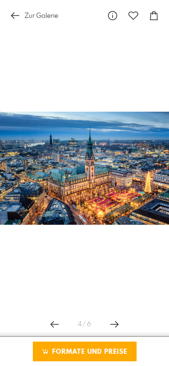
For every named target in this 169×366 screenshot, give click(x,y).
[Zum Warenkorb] (154, 15)
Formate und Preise (88, 352)
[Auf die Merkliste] (133, 15)
